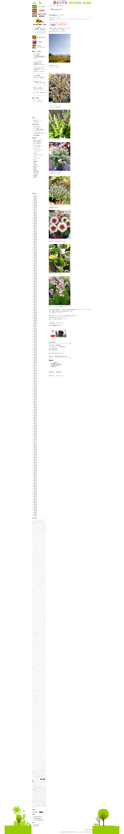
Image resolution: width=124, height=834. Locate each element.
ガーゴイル (41, 569)
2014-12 (35, 422)
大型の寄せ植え (37, 777)
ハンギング (39, 664)
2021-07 (35, 294)
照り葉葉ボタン (39, 790)
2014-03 (35, 436)
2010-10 (35, 502)
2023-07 (35, 255)
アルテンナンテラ (37, 543)
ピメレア (37, 682)
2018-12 (35, 344)
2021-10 (35, 289)
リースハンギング (39, 760)
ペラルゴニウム (34, 720)
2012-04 (35, 473)
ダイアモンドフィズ (37, 641)
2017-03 (35, 378)
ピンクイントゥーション (38, 683)
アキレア (36, 535)
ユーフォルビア (39, 745)
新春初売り (35, 785)
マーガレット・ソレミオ (39, 731)
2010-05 (35, 510)
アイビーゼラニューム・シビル (37, 531)
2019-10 (35, 328)
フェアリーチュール (38, 686)
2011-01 (35, 497)
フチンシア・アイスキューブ (38, 687)
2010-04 (35, 512)
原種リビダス (34, 773)
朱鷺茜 (39, 787)
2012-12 (35, 460)
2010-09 (35, 504)
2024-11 (35, 230)
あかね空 (38, 521)
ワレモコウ (34, 769)
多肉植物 (33, 777)
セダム (39, 631)
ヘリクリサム (38, 712)
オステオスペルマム (36, 555)
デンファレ (38, 650)
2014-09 (35, 426)
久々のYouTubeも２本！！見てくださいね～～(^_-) (40, 133)
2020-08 (35, 312)
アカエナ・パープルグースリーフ (37, 533)
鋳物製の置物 (37, 804)
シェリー (37, 607)
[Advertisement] (38, 110)
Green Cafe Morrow (38, 140)
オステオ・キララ (43, 555)
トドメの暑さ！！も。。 (39, 128)
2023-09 (35, 252)
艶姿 (43, 794)
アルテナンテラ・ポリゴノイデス (40, 541)
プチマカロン (43, 699)
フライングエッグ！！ (56, 365)
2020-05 (35, 317)
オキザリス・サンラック (37, 554)
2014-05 (35, 433)
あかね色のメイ (42, 521)
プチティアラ (38, 699)
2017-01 (35, 381)
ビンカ (40, 681)
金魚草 (44, 802)
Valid (36, 825)
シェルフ (40, 607)
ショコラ (36, 611)
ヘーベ (42, 713)
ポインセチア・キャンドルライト (38, 726)
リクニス (42, 751)
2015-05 (35, 414)
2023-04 (35, 260)
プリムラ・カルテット (38, 705)
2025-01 (35, 226)
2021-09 (35, 291)
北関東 (41, 771)
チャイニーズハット (38, 645)
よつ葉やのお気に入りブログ (39, 68)
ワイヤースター (39, 767)
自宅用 (38, 794)
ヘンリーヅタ (39, 713)
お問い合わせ (36, 121)
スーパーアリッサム (40, 627)
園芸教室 (37, 775)
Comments (51, 371)
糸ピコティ (42, 792)
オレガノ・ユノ (43, 558)
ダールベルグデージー (42, 643)
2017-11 (35, 365)
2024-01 (35, 246)
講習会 (40, 800)
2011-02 (35, 496)
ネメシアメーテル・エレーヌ (40, 657)
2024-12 (35, 228)
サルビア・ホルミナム (39, 604)
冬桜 (42, 770)
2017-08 (35, 370)
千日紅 (33, 772)
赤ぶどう (43, 800)
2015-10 (35, 405)
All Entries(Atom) (37, 818)
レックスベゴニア (43, 762)
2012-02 (35, 477)
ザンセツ (34, 607)
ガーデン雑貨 (39, 573)
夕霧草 (39, 776)
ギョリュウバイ (42, 578)
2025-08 (35, 215)
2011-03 (35, 494)
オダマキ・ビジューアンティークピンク (38, 556)
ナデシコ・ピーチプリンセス (40, 653)
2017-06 (35, 373)
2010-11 (35, 501)
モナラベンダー (41, 743)
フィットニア (43, 685)
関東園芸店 (35, 805)
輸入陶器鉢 (35, 801)
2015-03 (35, 417)
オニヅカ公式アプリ (38, 146)
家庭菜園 (35, 161)
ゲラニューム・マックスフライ (40, 594)
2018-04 (35, 357)
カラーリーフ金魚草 (40, 563)
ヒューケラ (44, 677)
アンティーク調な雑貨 (41, 545)
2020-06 (35, 315)
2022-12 (35, 267)
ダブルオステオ (37, 642)
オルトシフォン (40, 557)
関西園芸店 (39, 805)
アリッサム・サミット (38, 540)
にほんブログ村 (52, 342)
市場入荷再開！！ (37, 135)
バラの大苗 (40, 668)
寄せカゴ (38, 779)
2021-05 (35, 297)
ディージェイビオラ (37, 649)
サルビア (34, 604)
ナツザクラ (34, 653)
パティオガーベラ (43, 673)
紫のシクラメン (37, 793)
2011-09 (35, 485)
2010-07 (35, 507)
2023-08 (35, 254)
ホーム (50, 5)
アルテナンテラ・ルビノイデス (37, 542)
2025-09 (35, 213)
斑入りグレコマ (35, 784)
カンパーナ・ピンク (41, 567)
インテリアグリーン (39, 150)
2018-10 (35, 347)
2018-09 (35, 349)
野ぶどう (38, 802)
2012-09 (35, 465)
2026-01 (35, 207)
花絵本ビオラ (41, 796)
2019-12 (35, 325)
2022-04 (35, 280)
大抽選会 (42, 777)
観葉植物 (35, 175)
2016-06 (35, 393)
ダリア (37, 643)
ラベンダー (38, 748)
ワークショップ (37, 158)
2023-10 (35, 251)
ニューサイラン (43, 654)
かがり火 (36, 523)
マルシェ (35, 156)
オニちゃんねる (37, 145)
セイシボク (40, 630)
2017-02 (35, 380)
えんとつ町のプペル (38, 143)
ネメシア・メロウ (38, 661)
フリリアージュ (37, 689)
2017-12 (35, 364)
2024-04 (35, 241)
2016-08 (35, 389)
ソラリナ (33, 640)
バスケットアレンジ (41, 667)
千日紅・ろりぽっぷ (42, 772)
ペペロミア (44, 719)
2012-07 (35, 468)
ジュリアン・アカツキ (38, 619)
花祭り (38, 796)
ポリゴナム (35, 727)
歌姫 (41, 789)
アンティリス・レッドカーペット (40, 544)
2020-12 (35, 305)
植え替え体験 (38, 788)
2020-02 (35, 322)
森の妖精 (34, 788)
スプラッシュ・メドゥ (40, 626)
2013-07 (35, 449)
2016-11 (35, 384)
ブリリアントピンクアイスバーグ (39, 695)
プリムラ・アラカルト (42, 703)
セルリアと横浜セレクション (36, 634)
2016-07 (35, 391)
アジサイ (39, 535)
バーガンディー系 (39, 672)
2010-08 (35, 506)
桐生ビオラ (42, 787)
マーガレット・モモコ (36, 734)
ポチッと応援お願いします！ (55, 325)
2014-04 (35, 435)
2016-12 (35, 383)
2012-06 (35, 470)
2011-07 (35, 488)
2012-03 (35, 475)
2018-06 (35, 354)
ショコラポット (40, 611)
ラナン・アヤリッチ (41, 747)
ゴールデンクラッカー (40, 601)
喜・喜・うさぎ (40, 773)
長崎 (40, 804)
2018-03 (35, 359)
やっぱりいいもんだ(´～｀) (57, 364)
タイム (36, 640)
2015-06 (35, 412)
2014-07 (35, 430)
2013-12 (35, 441)
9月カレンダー (36, 520)
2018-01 (35, 362)
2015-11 (35, 404)
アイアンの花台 (40, 528)
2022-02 (35, 283)
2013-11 (35, 443)
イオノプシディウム (41, 547)
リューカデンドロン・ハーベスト (37, 759)
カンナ (36, 567)
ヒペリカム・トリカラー (38, 677)
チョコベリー (35, 646)
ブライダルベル (38, 691)
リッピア (38, 755)
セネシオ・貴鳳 (35, 632)
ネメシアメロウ (40, 656)
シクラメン (44, 607)
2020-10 (35, 309)
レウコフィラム (37, 762)
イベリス (43, 548)
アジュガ (43, 535)
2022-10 (35, 270)
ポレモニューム (39, 727)
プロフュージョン (39, 710)
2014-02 (35, 438)
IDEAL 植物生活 (37, 142)
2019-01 (35, 343)
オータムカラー (34, 561)
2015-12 (35, 402)
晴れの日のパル (35, 786)
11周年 (40, 520)
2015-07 (35, 410)
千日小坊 (44, 771)
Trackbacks (58, 371)
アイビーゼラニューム (41, 530)
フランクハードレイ (39, 688)
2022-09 (35, 271)
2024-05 (35, 239)
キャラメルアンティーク (37, 575)
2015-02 (35, 418)
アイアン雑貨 (38, 529)
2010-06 (35, 509)
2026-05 (35, 200)
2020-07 (35, 313)
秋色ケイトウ (38, 792)
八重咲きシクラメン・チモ (37, 770)
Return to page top (88, 829)
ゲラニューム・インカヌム (36, 592)
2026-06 (35, 199)
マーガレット (35, 730)
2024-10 (35, 231)
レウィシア (37, 761)
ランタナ (39, 751)
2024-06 (35, 238)
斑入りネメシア (40, 784)
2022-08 (35, 273)
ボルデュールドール (42, 724)
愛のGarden (36, 166)
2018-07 (35, 352)
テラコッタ (40, 647)
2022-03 (35, 281)
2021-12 (35, 286)
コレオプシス (40, 598)
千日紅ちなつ (37, 772)
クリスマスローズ (40, 581)
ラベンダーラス (43, 748)
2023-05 (35, 259)
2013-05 (35, 452)
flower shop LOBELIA (38, 61)
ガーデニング (58, 17)
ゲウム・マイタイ (43, 591)
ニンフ (33, 655)
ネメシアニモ (36, 656)
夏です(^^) (54, 366)
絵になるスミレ (43, 793)
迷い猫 (39, 801)
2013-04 (35, 454)
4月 (32, 520)
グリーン (40, 586)
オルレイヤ (35, 558)
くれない (39, 523)
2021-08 (35, 292)
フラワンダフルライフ (38, 154)
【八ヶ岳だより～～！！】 (56, 15)
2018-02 (35, 360)
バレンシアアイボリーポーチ (36, 671)
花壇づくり (35, 796)
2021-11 (35, 288)
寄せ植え (35, 164)
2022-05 (35, 278)
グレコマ (37, 588)
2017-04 (35, 376)
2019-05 (35, 336)
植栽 (34, 789)
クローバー (37, 586)
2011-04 (35, 493)
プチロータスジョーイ (39, 700)
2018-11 (35, 346)
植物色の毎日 (36, 171)
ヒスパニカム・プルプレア (38, 675)
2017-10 (35, 367)
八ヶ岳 (39, 769)
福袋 (41, 791)
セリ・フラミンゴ (39, 633)
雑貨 (34, 177)
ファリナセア (39, 685)
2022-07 (35, 275)
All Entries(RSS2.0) (38, 816)
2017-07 (35, 372)
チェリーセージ (40, 644)
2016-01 (35, 401)
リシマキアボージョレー (38, 752)
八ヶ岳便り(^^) (55, 362)
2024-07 (35, 236)
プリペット (42, 701)
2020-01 (35, 323)
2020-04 (35, 318)
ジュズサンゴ (37, 617)
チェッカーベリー (35, 644)
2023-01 (35, 265)
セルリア (44, 633)
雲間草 (39, 806)
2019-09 (35, 330)
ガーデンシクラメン (40, 572)
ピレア (40, 682)
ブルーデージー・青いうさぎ (39, 697)
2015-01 (35, 420)
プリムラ (42, 702)
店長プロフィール (37, 120)
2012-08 (35, 467)
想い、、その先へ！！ (38, 100)
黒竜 (36, 807)
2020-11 (35, 307)
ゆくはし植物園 (37, 53)
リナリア (41, 755)
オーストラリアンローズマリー (40, 560)
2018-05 (35, 355)
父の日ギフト (36, 174)
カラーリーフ (34, 563)
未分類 (35, 169)
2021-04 (35, 299)
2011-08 (35, 486)
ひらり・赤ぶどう (38, 526)
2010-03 (35, 514)
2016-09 (35, 388)
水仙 (43, 789)
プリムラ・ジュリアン (38, 706)
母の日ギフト (36, 172)
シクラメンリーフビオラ (36, 608)
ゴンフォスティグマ (40, 600)
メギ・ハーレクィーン (41, 742)
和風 (37, 773)
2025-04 (35, 221)
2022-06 (35, 276)
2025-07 (35, 217)
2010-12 (35, 499)
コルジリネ (35, 598)
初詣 (39, 771)
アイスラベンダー (35, 530)
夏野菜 (37, 776)
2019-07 (35, 333)
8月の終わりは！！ (38, 126)
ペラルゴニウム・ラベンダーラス (38, 721)
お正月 (38, 522)
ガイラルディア (38, 568)
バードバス (38, 673)
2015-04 (35, 415)
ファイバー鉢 (41, 684)
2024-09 (35, 233)
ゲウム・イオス (37, 591)
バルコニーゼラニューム (42, 670)
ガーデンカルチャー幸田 (38, 571)
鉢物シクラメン (40, 803)
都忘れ (44, 801)
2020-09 (35, 310)
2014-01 (35, 439)
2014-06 (35, 431)
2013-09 (35, 446)
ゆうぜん (38, 527)
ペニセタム (40, 719)
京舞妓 (37, 769)
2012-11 (35, 462)
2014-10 (35, 425)
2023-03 (35, 262)
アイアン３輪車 (43, 529)
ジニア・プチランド (40, 616)
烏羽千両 (35, 790)
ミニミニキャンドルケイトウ (40, 739)
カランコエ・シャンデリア (41, 562)
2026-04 (35, 202)
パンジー (33, 674)
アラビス (40, 539)
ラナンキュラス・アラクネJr (39, 746)
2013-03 (35, 455)
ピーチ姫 (37, 684)
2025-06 (35, 218)
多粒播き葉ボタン (43, 776)
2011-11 (35, 481)
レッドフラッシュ (35, 763)
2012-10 (35, 464)
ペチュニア (43, 718)
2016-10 (35, 386)
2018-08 (35, 351)
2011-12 (35, 480)
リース (35, 760)
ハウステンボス (37, 662)
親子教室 (34, 800)
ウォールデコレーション (36, 550)
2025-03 (35, 223)
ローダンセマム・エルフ (38, 766)
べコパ (42, 526)
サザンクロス (37, 603)
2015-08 (35, 409)
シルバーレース (38, 612)
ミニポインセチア (38, 738)
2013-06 (35, 451)
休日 (34, 159)
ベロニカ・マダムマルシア (39, 717)
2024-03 (35, 242)
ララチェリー (35, 751)
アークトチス (39, 546)
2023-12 (35, 247)
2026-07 (35, 197)
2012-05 (35, 472)
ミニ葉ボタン (37, 740)
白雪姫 (36, 791)
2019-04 (35, 338)
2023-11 (35, 249)
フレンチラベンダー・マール (38, 690)
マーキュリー (43, 734)
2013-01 (35, 459)
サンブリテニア (39, 606)
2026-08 (35, 196)
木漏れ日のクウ (40, 786)
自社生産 (41, 794)
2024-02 (35, 244)
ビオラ (33, 678)
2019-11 (35, 326)
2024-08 (35, 234)
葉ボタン (42, 797)
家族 (34, 162)
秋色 (35, 792)
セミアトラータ (40, 632)
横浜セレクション (38, 789)
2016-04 (35, 396)
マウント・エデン (39, 728)
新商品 (35, 167)
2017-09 (35, 368)
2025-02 (35, 225)
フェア (33, 686)
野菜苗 (42, 802)
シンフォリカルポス (39, 614)
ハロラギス (38, 663)
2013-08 (35, 447)
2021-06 (35, 296)
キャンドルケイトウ (40, 576)
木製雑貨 (36, 787)
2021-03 (35, 301)
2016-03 (35, 397)
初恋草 (37, 771)
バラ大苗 (36, 670)
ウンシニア (42, 550)
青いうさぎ (42, 806)
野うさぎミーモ (34, 802)
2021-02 (35, 302)
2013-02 (35, 457)
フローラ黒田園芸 (37, 75)
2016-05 (35, 394)
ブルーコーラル (39, 696)
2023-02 (35, 263)
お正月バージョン (42, 522)
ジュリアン (41, 617)
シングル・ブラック (40, 613)
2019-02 (35, 341)
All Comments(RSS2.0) (38, 820)
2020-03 (35, 320)
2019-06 (35, 334)
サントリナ (40, 605)
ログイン (35, 826)
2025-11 (35, 210)
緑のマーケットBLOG (38, 87)
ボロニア (33, 725)
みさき (36, 527)
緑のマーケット (34, 794)
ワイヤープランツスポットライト (40, 768)
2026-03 (35, 204)
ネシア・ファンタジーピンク (39, 655)
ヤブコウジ (36, 744)
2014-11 (35, 423)
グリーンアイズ (36, 587)
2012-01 (35, 478)
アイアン (36, 528)
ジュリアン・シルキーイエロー (38, 621)
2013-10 (35, 444)
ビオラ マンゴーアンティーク (40, 678)
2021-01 (35, 304)
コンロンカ (41, 599)
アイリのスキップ (42, 532)
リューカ (38, 756)
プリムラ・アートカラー (36, 704)
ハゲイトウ (41, 662)
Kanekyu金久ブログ (37, 81)
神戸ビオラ (39, 791)
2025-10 (35, 212)
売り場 (40, 775)
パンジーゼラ (37, 674)
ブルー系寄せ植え (37, 698)
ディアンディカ (39, 648)
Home (50, 375)
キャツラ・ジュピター (36, 574)
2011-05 (35, 491)
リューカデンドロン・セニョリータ (40, 758)
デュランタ (42, 649)
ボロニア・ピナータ (38, 725)
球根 (43, 790)
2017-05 (35, 375)
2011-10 (35, 483)
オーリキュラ (39, 561)
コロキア (43, 598)
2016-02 (35, 399)
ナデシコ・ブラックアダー (36, 654)
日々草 (40, 785)
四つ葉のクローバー (36, 774)
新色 (37, 785)
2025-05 (35, 220)
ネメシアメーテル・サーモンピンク (38, 658)
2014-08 (35, 428)
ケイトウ (35, 589)
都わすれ (41, 801)
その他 (35, 153)
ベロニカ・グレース (37, 716)
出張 (44, 770)
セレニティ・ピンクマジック (39, 635)
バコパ (37, 667)
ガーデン (40, 570)
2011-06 (35, 489)
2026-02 (35, 205)
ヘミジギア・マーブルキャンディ (39, 711)
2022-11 (35, 268)
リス (36, 755)
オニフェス (37, 151)
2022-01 (35, 284)
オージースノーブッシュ (36, 559)
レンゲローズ (40, 763)
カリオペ (36, 564)
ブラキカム (43, 691)
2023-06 (35, 257)
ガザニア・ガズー (36, 569)
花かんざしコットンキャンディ (40, 795)
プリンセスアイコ (43, 707)
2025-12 (35, 209)
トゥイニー (42, 650)
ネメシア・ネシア (38, 659)
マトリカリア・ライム (39, 729)
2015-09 (35, 407)
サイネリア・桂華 (42, 602)
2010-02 (35, 515)
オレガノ (39, 558)
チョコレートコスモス (41, 646)
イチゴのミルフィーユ (38, 548)
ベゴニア (41, 714)
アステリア (35, 536)
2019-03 (35, 339)
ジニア (36, 616)
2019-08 (35, 331)
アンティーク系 (34, 545)
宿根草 (36, 779)
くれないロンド (43, 523)
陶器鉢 (42, 805)
